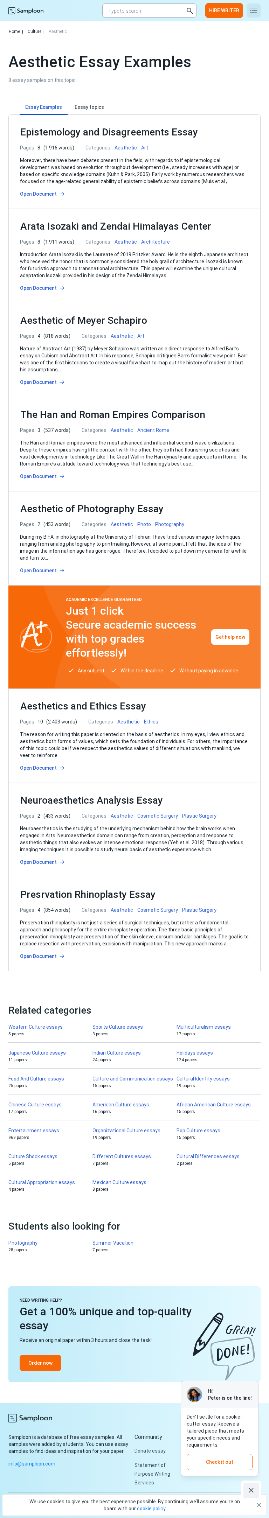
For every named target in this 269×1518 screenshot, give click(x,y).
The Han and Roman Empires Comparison (112, 414)
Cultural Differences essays (208, 1156)
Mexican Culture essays (119, 1182)
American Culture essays (120, 1104)
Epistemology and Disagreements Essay (109, 132)
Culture (36, 31)
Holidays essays (195, 1053)
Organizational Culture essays (126, 1130)
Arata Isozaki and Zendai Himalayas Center (115, 226)
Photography (22, 1243)
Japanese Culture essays (37, 1053)
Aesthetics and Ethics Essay (83, 706)
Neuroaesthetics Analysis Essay (91, 800)
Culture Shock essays (32, 1156)
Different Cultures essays (121, 1156)
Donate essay (150, 1451)
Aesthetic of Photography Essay (92, 509)
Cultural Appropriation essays (41, 1182)
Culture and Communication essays (132, 1079)
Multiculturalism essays (204, 1027)
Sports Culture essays (117, 1027)
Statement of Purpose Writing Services (152, 1473)
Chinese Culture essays (35, 1104)
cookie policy (151, 1508)
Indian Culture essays (116, 1053)
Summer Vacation (112, 1243)
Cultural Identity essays (203, 1079)
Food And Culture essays (36, 1079)
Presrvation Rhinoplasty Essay (88, 894)
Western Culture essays (35, 1027)
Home (16, 31)
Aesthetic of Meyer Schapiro (83, 320)
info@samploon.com (31, 1464)
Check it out (219, 1462)
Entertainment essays (33, 1130)
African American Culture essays (214, 1104)
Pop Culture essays (198, 1130)
